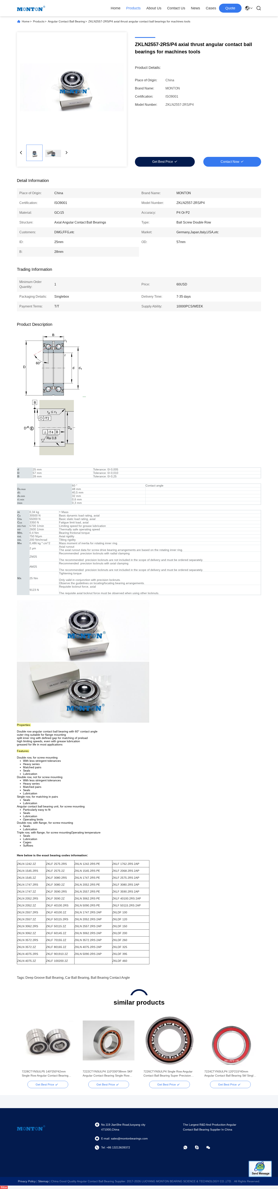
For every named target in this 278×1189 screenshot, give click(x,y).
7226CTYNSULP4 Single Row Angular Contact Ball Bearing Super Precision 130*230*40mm (168, 1074)
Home (115, 8)
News (195, 8)
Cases (211, 8)
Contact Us (176, 8)
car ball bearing (77, 977)
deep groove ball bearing (44, 977)
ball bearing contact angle (110, 977)
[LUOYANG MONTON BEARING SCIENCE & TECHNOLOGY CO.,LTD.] (31, 8)
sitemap (43, 1181)
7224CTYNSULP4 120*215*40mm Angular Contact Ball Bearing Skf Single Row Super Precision (229, 1074)
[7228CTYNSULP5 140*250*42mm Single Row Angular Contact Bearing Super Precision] (48, 1040)
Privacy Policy (27, 1181)
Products (133, 8)
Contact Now (230, 161)
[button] (27, 1047)
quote (230, 8)
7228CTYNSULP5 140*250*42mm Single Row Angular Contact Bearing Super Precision (45, 1074)
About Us (153, 8)
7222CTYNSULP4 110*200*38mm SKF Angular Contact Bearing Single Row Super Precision (108, 1074)
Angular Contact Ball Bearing (66, 21)
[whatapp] (188, 1147)
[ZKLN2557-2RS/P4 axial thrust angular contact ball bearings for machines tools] (72, 87)
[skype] (199, 1147)
